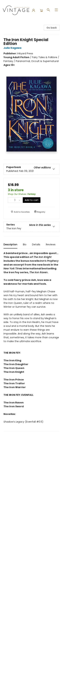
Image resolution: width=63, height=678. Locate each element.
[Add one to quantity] (19, 200)
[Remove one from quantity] (10, 200)
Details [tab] (36, 244)
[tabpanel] (31, 341)
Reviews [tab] (50, 244)
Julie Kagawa (12, 48)
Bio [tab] (24, 244)
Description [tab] (10, 244)
